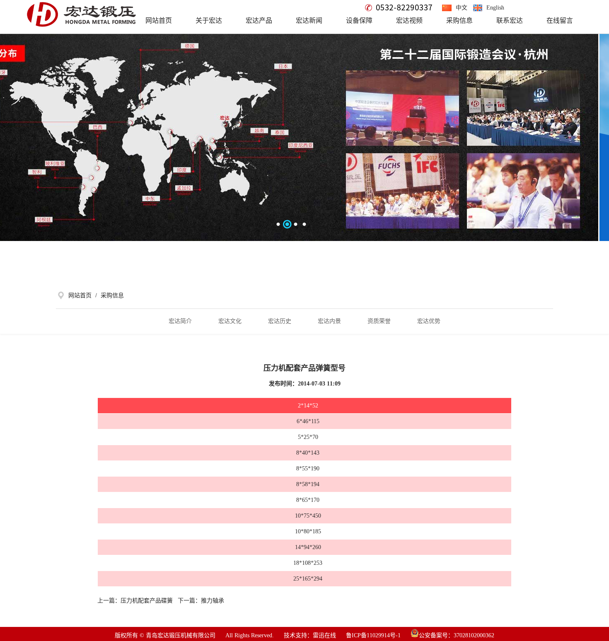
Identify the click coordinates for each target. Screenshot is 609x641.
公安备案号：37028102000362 (456, 635)
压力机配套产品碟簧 (147, 601)
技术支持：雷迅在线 (310, 635)
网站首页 (80, 295)
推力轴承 (212, 601)
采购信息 (111, 295)
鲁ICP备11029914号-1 (373, 635)
